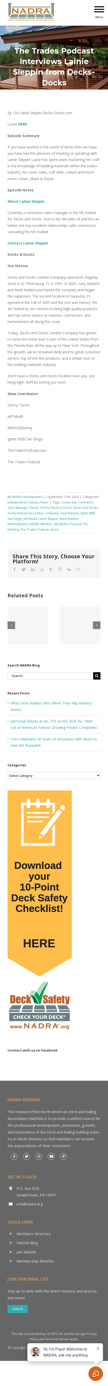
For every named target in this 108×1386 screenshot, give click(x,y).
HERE (22, 124)
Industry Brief (17, 502)
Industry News (38, 502)
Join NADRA (26, 1251)
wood (54, 529)
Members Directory (34, 1233)
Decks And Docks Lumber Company (33, 513)
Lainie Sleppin (48, 519)
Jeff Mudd (30, 519)
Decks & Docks (61, 508)
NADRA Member (40, 524)
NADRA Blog (27, 1242)
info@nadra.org (30, 1203)
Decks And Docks (85, 508)
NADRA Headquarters (27, 497)
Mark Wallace (69, 519)
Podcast (75, 524)
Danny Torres (39, 508)
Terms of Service (57, 1339)
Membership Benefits (35, 1261)
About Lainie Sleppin (26, 201)
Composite (69, 502)
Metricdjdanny (18, 524)
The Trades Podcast (34, 529)
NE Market (61, 524)
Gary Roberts (69, 513)
